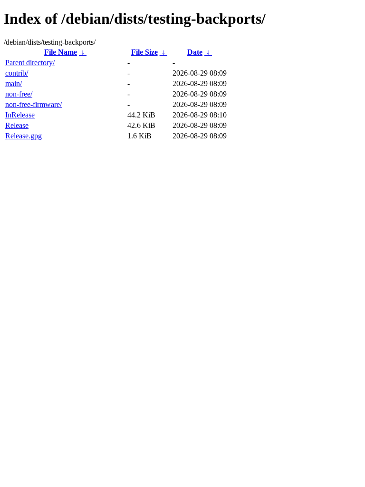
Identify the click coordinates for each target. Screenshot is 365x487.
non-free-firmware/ (33, 104)
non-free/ (18, 94)
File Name (60, 52)
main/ (13, 83)
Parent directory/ (30, 62)
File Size (144, 52)
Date (194, 52)
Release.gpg (23, 136)
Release (17, 125)
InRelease (20, 115)
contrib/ (16, 73)
